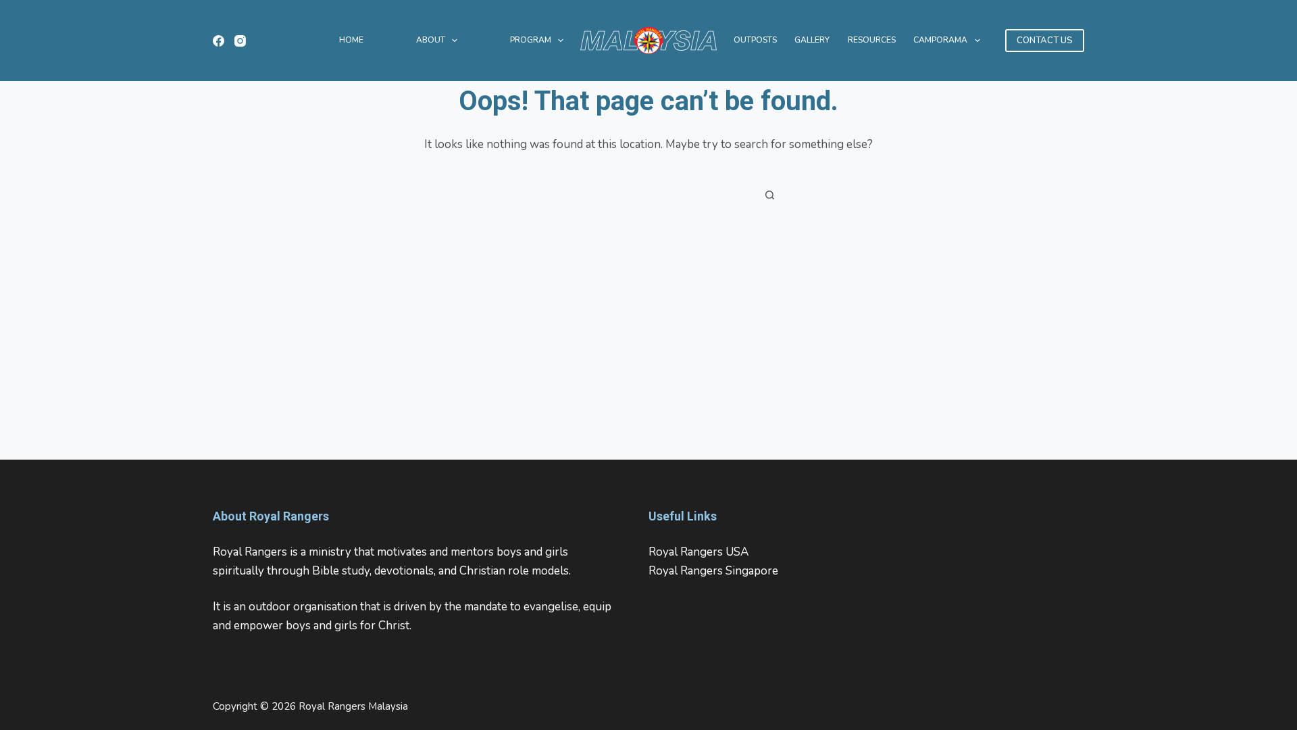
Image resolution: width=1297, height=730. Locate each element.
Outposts (755, 39)
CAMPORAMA (940, 39)
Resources (872, 39)
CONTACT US (1045, 40)
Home (351, 39)
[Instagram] (240, 41)
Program (530, 39)
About (430, 39)
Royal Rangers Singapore (713, 571)
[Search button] (770, 194)
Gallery (812, 39)
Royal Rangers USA (698, 552)
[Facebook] (218, 41)
